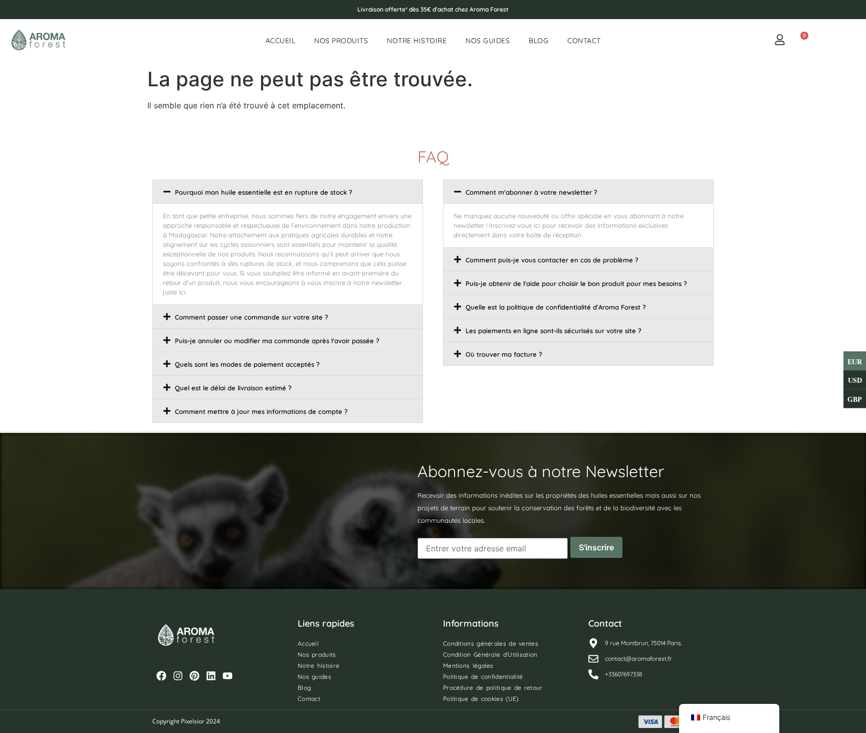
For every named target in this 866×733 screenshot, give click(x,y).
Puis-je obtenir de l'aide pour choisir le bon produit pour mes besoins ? (576, 283)
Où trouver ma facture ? (504, 354)
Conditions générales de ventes (490, 643)
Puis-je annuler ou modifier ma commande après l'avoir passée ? (277, 341)
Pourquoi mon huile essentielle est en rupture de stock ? (263, 192)
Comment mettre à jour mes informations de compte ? (261, 411)
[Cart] (800, 40)
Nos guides (488, 40)
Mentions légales (468, 665)
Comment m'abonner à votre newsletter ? (531, 192)
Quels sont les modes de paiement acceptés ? (247, 364)
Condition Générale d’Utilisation (490, 654)
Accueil (281, 40)
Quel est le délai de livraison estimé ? (233, 388)
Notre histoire (417, 40)
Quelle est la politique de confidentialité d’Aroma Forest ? (556, 307)
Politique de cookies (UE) (481, 698)
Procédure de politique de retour (493, 687)
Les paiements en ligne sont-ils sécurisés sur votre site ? (553, 331)
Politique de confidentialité (483, 676)
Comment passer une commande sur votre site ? (251, 317)
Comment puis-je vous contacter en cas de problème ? (552, 260)
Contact (584, 40)
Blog (538, 40)
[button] (287, 191)
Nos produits (341, 40)
